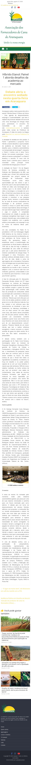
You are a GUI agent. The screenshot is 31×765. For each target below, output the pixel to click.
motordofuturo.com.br (13, 128)
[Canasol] (3, 49)
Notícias (3, 740)
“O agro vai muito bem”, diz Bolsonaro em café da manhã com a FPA (15, 590)
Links (2, 742)
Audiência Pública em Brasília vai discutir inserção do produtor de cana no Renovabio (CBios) (15, 600)
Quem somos (4, 729)
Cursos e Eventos (5, 734)
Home (2, 727)
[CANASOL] (8, 703)
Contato (3, 745)
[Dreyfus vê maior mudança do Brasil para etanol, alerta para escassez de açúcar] (15, 672)
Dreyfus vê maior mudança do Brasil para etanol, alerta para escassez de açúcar (15, 690)
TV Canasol (4, 737)
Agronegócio (4, 732)
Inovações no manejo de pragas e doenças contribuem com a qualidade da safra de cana (15, 664)
